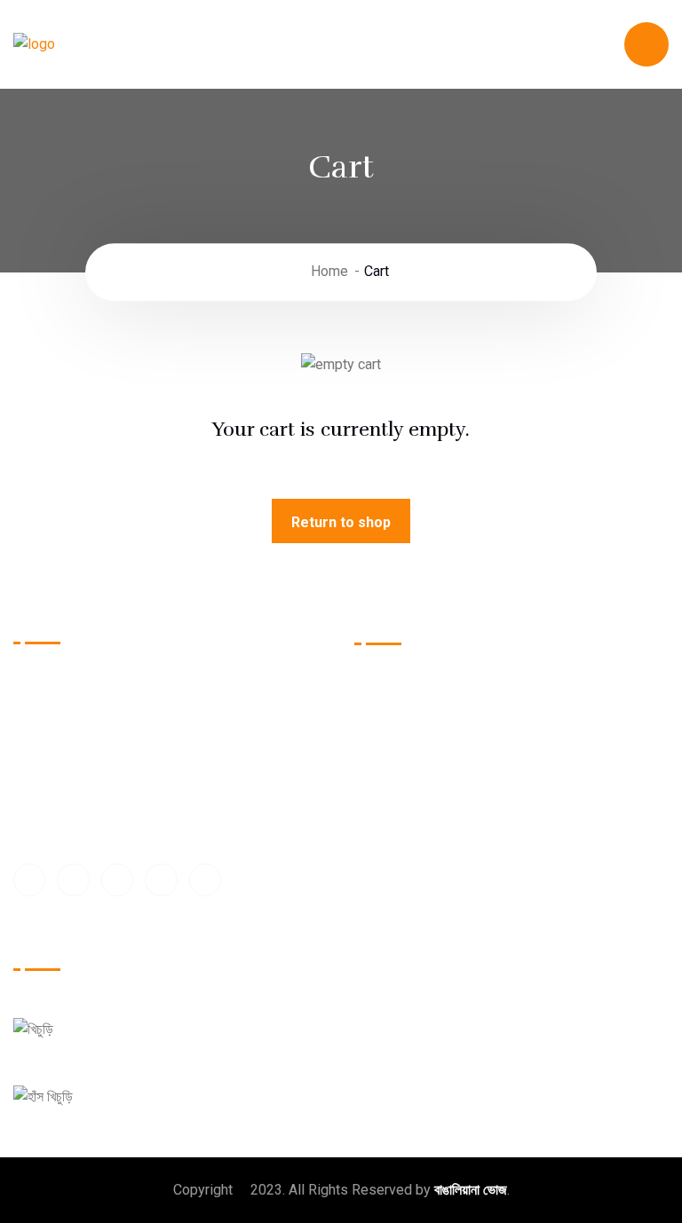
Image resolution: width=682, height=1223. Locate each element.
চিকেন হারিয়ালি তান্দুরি (571, 683)
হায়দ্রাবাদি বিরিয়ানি (415, 756)
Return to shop (341, 522)
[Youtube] (117, 880)
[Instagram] (205, 880)
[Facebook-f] (29, 880)
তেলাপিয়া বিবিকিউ (562, 720)
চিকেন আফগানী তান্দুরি (573, 756)
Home (329, 272)
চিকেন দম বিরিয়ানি (414, 793)
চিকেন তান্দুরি (402, 683)
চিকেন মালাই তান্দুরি (566, 830)
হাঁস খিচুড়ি (115, 1082)
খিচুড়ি (85, 1014)
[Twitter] (73, 880)
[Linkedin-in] (161, 880)
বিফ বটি (391, 830)
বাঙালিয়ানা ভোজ (470, 1189)
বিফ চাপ (541, 793)
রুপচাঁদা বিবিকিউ (409, 720)
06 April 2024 (124, 1043)
